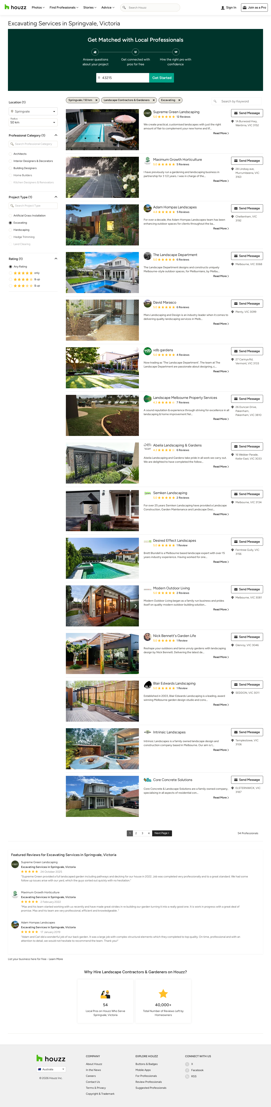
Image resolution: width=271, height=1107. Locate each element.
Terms (90, 1088)
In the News (93, 1070)
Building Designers (25, 168)
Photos (37, 7)
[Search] (124, 8)
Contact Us (93, 1082)
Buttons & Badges (147, 1064)
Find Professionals (62, 7)
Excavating (20, 222)
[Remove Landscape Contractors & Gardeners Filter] (154, 100)
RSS (194, 1076)
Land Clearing (21, 244)
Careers (91, 1076)
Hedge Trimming (24, 237)
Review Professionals (149, 1082)
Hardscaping (21, 230)
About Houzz (94, 1064)
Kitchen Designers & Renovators (33, 182)
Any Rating (20, 266)
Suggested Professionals (151, 1088)
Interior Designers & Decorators (33, 161)
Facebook (197, 1070)
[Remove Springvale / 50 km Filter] (96, 100)
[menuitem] (38, 7)
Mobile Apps (143, 1070)
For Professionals (146, 1076)
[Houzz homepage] (15, 6)
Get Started (162, 78)
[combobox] (150, 8)
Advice (106, 7)
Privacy (101, 1088)
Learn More (56, 959)
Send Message (249, 113)
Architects (20, 154)
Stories (88, 7)
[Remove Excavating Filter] (179, 100)
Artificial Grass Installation (29, 215)
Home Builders (22, 175)
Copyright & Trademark (100, 1093)
